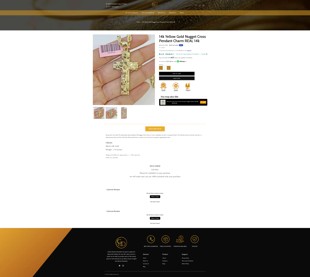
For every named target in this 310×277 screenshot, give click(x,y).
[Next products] (205, 97)
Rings (163, 263)
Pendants (164, 261)
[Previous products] (202, 97)
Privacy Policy (185, 258)
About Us (145, 261)
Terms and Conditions (187, 261)
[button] (196, 5)
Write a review (155, 196)
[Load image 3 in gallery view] (124, 113)
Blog (144, 266)
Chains (164, 258)
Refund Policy (185, 263)
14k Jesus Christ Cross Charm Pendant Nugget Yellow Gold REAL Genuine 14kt (182, 101)
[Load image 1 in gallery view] (99, 113)
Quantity (161, 64)
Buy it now (177, 78)
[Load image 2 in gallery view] (111, 113)
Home (138, 22)
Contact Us (146, 263)
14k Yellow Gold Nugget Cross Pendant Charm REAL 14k (158, 22)
